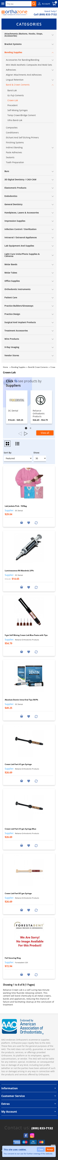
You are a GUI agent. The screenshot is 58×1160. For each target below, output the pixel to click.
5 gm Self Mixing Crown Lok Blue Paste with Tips (26, 635)
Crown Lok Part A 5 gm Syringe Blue (20, 829)
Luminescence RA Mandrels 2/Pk (19, 570)
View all (45, 432)
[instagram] (32, 1135)
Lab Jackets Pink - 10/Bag (16, 506)
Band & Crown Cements (38, 367)
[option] (16, 407)
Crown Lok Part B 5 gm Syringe (18, 893)
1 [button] (26, 428)
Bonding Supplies (18, 367)
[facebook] (26, 1135)
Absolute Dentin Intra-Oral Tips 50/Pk (21, 699)
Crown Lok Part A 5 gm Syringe (18, 764)
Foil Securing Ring (13, 958)
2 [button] (31, 428)
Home (5, 367)
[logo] (14, 12)
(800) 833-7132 (42, 1128)
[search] (34, 3)
